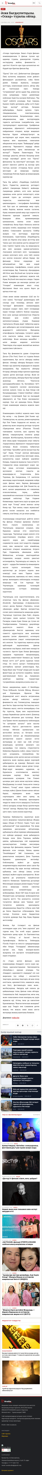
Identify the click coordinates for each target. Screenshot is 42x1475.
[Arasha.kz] (10, 3)
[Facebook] (18, 1025)
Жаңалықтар (7, 1351)
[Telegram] (23, 1025)
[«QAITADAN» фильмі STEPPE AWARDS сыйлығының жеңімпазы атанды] (21, 1226)
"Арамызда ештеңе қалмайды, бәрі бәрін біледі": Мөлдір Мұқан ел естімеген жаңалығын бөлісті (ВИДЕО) (20, 1277)
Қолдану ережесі (8, 1470)
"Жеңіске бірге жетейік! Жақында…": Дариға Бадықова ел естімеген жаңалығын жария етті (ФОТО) (18, 1312)
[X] (28, 1025)
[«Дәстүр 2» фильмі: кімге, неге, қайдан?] (21, 1163)
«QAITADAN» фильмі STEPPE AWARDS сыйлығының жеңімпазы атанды (19, 1243)
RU (34, 3)
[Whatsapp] (32, 1025)
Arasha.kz (19, 22)
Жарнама (5, 1436)
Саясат (4, 1386)
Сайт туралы (6, 1434)
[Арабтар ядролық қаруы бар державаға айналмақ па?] (21, 1372)
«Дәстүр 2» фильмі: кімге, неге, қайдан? (19, 1178)
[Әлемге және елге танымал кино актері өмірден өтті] (21, 1193)
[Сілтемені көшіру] (37, 1025)
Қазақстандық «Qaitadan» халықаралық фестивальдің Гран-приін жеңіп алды (20, 1146)
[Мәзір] (2, 3)
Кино (16, 1143)
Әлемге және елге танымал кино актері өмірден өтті (19, 1210)
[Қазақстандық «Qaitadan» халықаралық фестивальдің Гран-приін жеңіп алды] (21, 1130)
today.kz (15, 1018)
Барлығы (36, 1114)
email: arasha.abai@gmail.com (11, 1465)
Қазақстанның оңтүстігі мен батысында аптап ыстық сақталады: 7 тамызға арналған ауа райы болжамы (21, 1355)
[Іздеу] (39, 3)
